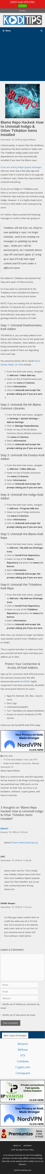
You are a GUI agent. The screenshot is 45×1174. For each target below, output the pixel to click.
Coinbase (23, 1061)
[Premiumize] (22, 1133)
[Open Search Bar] (41, 30)
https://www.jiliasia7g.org (25, 842)
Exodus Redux (7, 364)
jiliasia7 (4, 828)
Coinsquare (23, 1073)
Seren (37, 361)
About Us (17, 1145)
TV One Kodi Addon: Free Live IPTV (20, 759)
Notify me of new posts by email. (19, 1015)
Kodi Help (8, 756)
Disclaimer (28, 1145)
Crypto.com (22, 1067)
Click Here (22, 6)
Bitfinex (23, 1049)
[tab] (15, 1035)
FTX (22, 1055)
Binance (23, 1044)
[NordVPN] (22, 741)
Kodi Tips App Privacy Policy (22, 1149)
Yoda (20, 364)
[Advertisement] (22, 57)
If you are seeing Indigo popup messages (21, 167)
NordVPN (25, 681)
